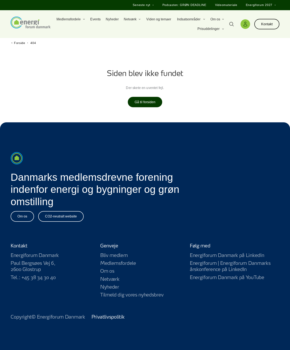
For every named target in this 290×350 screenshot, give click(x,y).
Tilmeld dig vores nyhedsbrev (131, 295)
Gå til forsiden (145, 102)
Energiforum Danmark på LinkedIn (234, 256)
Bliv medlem (114, 255)
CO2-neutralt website (61, 216)
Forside (19, 43)
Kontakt (267, 24)
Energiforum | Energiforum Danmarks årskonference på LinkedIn (234, 266)
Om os (22, 216)
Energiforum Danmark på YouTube (234, 278)
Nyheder (109, 287)
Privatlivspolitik (108, 317)
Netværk (110, 279)
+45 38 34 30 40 (38, 277)
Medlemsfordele (118, 263)
